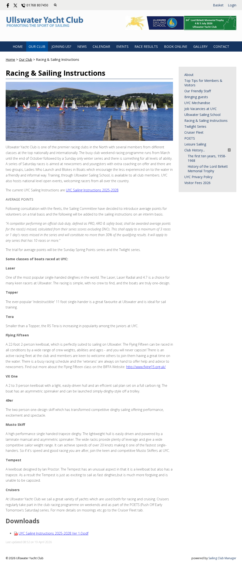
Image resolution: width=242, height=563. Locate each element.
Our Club (37, 46)
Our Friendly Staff (197, 91)
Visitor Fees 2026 (197, 182)
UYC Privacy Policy (198, 177)
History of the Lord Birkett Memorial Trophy (208, 168)
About (189, 74)
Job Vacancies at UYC (200, 108)
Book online (175, 46)
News (82, 46)
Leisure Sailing (195, 144)
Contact (221, 46)
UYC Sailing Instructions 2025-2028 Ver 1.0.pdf (53, 533)
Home (18, 46)
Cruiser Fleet (193, 132)
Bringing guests (196, 97)
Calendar (101, 46)
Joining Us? (61, 46)
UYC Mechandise (197, 103)
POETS (189, 138)
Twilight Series (195, 126)
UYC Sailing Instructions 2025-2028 (92, 190)
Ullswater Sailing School (202, 114)
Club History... (194, 150)
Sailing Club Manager (222, 558)
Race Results (146, 46)
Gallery (200, 46)
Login (232, 5)
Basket (218, 5)
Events (122, 46)
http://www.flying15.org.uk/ (146, 367)
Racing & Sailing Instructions (206, 120)
